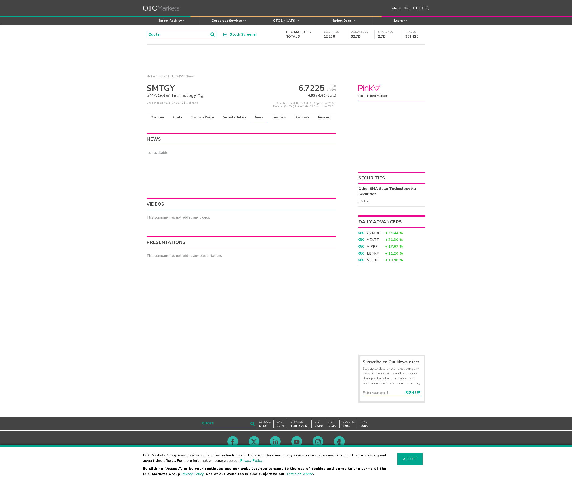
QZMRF (373, 232)
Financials (279, 117)
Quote (177, 117)
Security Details (234, 117)
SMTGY (180, 76)
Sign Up (412, 392)
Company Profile (202, 117)
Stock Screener (242, 34)
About (396, 8)
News (259, 117)
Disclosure (302, 117)
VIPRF (372, 246)
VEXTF (373, 239)
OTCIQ (418, 8)
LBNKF (373, 253)
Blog (407, 8)
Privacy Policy (251, 460)
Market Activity (156, 76)
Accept (410, 459)
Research (325, 117)
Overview (157, 117)
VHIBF (372, 260)
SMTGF (364, 201)
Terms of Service (299, 474)
